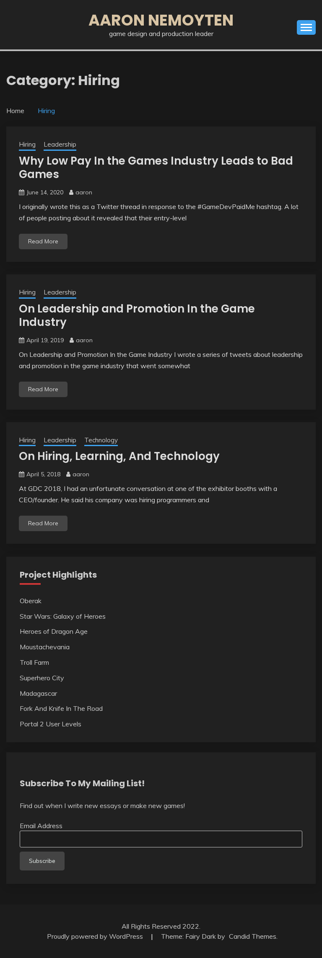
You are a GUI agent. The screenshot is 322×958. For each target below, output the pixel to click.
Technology (101, 440)
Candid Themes (252, 936)
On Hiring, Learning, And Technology (119, 456)
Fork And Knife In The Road (61, 708)
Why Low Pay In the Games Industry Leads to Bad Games (156, 167)
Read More (43, 241)
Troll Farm (34, 662)
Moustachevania (45, 647)
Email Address (41, 825)
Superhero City (42, 678)
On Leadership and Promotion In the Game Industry (137, 315)
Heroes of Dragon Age (54, 631)
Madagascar (38, 693)
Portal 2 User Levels (50, 724)
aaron (83, 192)
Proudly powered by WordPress (96, 936)
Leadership (60, 144)
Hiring (27, 144)
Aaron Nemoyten (161, 20)
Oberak (31, 600)
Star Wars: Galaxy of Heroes (63, 616)
